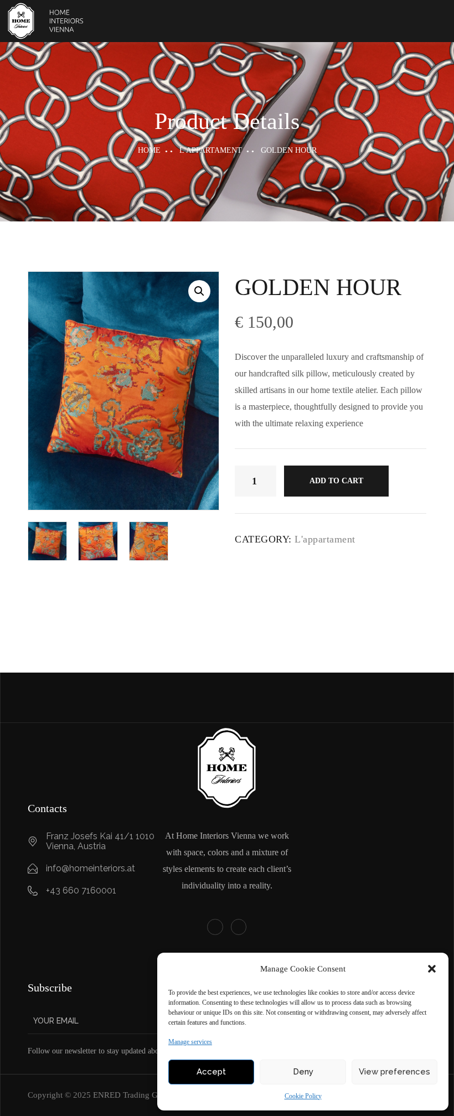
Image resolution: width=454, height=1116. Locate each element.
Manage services (190, 1042)
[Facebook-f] (215, 927)
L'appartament (210, 150)
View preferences (394, 1072)
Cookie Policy (303, 1096)
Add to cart (336, 481)
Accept (211, 1072)
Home (149, 150)
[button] (431, 968)
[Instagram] (239, 927)
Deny (303, 1072)
